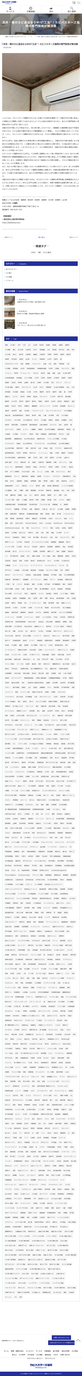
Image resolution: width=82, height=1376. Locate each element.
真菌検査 (55, 504)
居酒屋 (15, 1175)
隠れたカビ (22, 532)
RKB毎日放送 (9, 1109)
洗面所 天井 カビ (10, 1292)
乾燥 (65, 518)
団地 (33, 1081)
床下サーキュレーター (20, 931)
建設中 (24, 687)
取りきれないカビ (32, 715)
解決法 (33, 561)
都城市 (70, 584)
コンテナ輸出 (64, 593)
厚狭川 (17, 856)
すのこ (56, 1095)
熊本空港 (65, 706)
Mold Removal (58, 523)
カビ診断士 (27, 837)
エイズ (47, 814)
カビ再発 (16, 917)
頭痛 (14, 631)
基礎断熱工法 (56, 664)
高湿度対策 (66, 800)
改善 (21, 983)
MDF (66, 645)
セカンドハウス (64, 537)
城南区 (18, 443)
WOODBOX (16, 1016)
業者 (65, 1292)
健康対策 (12, 495)
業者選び (26, 865)
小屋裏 (48, 809)
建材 (11, 523)
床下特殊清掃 (65, 687)
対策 (20, 1297)
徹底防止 (24, 917)
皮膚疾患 (16, 851)
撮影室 (29, 922)
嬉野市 (52, 457)
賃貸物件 (7, 706)
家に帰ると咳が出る (46, 950)
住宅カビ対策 (46, 940)
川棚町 (21, 490)
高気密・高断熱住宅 (53, 486)
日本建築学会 (49, 865)
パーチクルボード (10, 650)
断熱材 (56, 734)
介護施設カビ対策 (20, 1231)
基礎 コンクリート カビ (42, 1278)
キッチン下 (35, 969)
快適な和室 (61, 654)
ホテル (16, 462)
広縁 (38, 659)
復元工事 (41, 673)
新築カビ (55, 1222)
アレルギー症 (38, 607)
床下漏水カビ (54, 1227)
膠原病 (66, 504)
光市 (46, 457)
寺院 (33, 471)
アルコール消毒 (16, 1072)
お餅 (59, 673)
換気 (33, 720)
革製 (47, 1175)
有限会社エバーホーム (30, 889)
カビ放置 (42, 1203)
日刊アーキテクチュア (11, 1213)
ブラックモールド (22, 729)
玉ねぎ (49, 1133)
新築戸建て (20, 448)
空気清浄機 (59, 1072)
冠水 (56, 837)
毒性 (28, 978)
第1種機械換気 (51, 1213)
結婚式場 (47, 945)
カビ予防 (19, 542)
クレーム (39, 471)
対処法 (51, 518)
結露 (48, 373)
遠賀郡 (7, 382)
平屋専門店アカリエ (41, 997)
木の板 (65, 678)
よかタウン (35, 1006)
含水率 (39, 1137)
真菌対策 (7, 579)
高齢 (14, 1105)
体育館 (43, 500)
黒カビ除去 (71, 744)
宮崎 (47, 532)
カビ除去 (55, 406)
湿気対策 (7, 607)
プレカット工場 (51, 1048)
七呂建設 (25, 992)
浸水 (15, 490)
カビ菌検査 (8, 490)
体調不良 (7, 758)
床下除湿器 (8, 931)
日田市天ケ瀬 (9, 622)
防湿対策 (46, 720)
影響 (45, 364)
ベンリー (17, 1067)
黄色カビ (65, 1025)
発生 (64, 546)
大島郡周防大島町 (10, 504)
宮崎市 (27, 415)
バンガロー (35, 748)
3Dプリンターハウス (44, 1011)
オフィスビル (18, 1198)
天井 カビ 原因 (69, 1231)
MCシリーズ (25, 1076)
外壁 (6, 514)
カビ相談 (34, 1194)
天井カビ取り (19, 523)
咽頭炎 (24, 537)
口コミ (68, 903)
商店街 (71, 678)
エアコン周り (47, 823)
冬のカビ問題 (27, 636)
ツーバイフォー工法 (61, 1203)
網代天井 (30, 945)
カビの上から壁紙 (56, 1198)
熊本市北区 (8, 865)
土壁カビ (66, 457)
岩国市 (57, 420)
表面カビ (7, 1170)
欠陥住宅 (26, 542)
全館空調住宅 (24, 1058)
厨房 (60, 495)
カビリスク (58, 518)
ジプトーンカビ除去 (38, 1236)
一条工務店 (35, 842)
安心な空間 (15, 720)
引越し (62, 1030)
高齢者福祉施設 (28, 678)
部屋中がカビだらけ (58, 926)
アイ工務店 (70, 1001)
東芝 (21, 1095)
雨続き (62, 823)
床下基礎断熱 (56, 584)
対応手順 (34, 1039)
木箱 (68, 598)
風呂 (73, 1189)
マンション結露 (53, 969)
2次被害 (53, 673)
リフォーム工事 (64, 734)
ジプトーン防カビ (52, 1236)
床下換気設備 (9, 1114)
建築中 (17, 387)
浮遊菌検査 (58, 865)
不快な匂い (47, 636)
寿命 (48, 1105)
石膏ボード (59, 973)
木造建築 (53, 804)
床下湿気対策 (14, 556)
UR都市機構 (21, 950)
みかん (49, 561)
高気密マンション (43, 1198)
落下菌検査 (71, 682)
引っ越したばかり (59, 950)
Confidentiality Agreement (58, 870)
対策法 (56, 823)
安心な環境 (8, 593)
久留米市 (28, 349)
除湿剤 (31, 1147)
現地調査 (19, 378)
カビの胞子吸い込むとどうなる (29, 1053)
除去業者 (56, 898)
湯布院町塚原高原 (20, 622)
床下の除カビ (15, 762)
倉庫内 (67, 556)
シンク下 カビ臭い (44, 1283)
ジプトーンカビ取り (24, 1236)
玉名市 (13, 382)
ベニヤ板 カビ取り (10, 1283)
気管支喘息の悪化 (57, 1105)
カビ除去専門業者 (52, 880)
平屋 (59, 706)
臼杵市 (7, 720)
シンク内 (7, 978)
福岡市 (67, 345)
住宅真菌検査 (9, 856)
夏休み (62, 880)
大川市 (47, 772)
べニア (16, 1166)
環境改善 (39, 772)
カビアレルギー (9, 429)
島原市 (70, 528)
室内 (74, 762)
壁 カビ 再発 (29, 1250)
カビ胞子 (41, 1105)
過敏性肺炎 (25, 476)
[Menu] (78, 2)
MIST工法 (61, 349)
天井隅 (70, 964)
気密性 (35, 687)
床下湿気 (47, 584)
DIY (66, 1067)
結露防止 (33, 1025)
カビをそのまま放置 (25, 739)
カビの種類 (34, 645)
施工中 (58, 1208)
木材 (50, 364)
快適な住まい (27, 659)
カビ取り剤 (26, 833)
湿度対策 (41, 1175)
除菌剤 (20, 495)
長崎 (20, 410)
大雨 (68, 490)
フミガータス (65, 1151)
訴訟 (43, 1016)
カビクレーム (50, 818)
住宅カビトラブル (52, 1016)
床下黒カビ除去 (40, 880)
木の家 (25, 1114)
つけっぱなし (56, 809)
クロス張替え (9, 1048)
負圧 (20, 969)
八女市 (35, 392)
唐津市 (68, 354)
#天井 (33, 252)
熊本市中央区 (18, 865)
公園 (70, 462)
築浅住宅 (65, 955)
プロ (15, 1297)
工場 (65, 495)
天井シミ (71, 851)
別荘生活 (41, 622)
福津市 (54, 392)
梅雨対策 (23, 462)
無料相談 (30, 823)
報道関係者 (64, 922)
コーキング (71, 1119)
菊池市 (60, 401)
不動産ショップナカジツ (45, 1025)
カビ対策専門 (32, 786)
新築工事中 (13, 514)
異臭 (39, 481)
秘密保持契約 (25, 870)
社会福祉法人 (49, 931)
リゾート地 (20, 664)
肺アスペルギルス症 (52, 762)
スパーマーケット (18, 575)
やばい (68, 1030)
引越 (59, 983)
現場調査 (42, 349)
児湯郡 (47, 692)
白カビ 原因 (34, 1273)
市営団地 (15, 903)
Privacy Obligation (10, 875)
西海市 (24, 762)
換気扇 (49, 1109)
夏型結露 (39, 1128)
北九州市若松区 (51, 443)
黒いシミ (46, 795)
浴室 (30, 509)
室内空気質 (43, 889)
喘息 (51, 448)
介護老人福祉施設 (41, 678)
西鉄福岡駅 (27, 1198)
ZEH (24, 345)
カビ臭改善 (58, 1034)
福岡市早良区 (52, 434)
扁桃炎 (25, 640)
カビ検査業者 (32, 894)
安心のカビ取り (55, 607)
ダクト (49, 687)
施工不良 (62, 1016)
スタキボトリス (26, 1189)
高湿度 (22, 556)
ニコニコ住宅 (61, 1006)
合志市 (53, 401)
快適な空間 (45, 654)
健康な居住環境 (57, 767)
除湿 (64, 809)
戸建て (26, 593)
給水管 (58, 955)
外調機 (70, 1208)
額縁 (42, 804)
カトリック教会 (9, 664)
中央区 (20, 406)
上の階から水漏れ (10, 945)
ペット (31, 486)
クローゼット (43, 396)
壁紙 (51, 453)
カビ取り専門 (66, 373)
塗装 (43, 1081)
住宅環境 (42, 551)
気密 (57, 603)
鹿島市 (63, 453)
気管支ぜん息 (65, 776)
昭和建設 (43, 1006)
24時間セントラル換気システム (31, 1016)
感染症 (47, 607)
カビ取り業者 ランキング (12, 1273)
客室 (19, 987)
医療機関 (25, 579)
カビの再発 (61, 1001)
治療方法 (42, 546)
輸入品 (52, 598)
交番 (70, 622)
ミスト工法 (21, 1156)
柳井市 (36, 495)
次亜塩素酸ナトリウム (60, 729)
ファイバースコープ (10, 1147)
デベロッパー (70, 978)
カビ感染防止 (31, 772)
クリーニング (40, 818)
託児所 (26, 1123)
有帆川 (24, 856)
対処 (42, 532)
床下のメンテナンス (44, 767)
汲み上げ (25, 1128)
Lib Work (55, 1011)
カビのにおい (29, 804)
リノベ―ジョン (23, 565)
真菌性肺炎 (41, 851)
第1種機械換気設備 (32, 514)
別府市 (56, 359)
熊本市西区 (61, 861)
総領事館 (16, 926)
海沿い (63, 711)
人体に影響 (25, 570)
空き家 (7, 762)
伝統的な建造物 (63, 668)
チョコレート (28, 725)
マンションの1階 (10, 729)
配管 (52, 1208)
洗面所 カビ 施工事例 (23, 1292)
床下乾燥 (53, 575)
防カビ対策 (32, 917)
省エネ (74, 664)
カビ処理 (52, 1194)
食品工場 (7, 415)
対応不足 (15, 1095)
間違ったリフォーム (68, 795)
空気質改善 (20, 518)
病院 (37, 434)
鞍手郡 (34, 401)
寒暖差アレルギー (22, 711)
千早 (34, 1198)
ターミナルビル (9, 711)
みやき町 (59, 457)
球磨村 (38, 856)
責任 (37, 706)
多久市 (68, 654)
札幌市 (7, 603)
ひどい (51, 1053)
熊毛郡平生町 (33, 504)
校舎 (39, 448)
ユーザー (66, 532)
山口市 (22, 368)
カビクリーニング (45, 406)
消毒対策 (44, 1100)
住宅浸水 (30, 856)
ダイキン (62, 1076)
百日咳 (7, 837)
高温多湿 (64, 481)
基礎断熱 (34, 406)
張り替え (12, 1156)
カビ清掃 (56, 561)
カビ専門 (59, 532)
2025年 (12, 973)
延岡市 (7, 678)
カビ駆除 (14, 645)
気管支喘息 (52, 833)
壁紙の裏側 (57, 828)
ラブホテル (58, 448)
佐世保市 (14, 410)
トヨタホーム (63, 847)
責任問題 (43, 1053)
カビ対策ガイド (71, 781)
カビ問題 (7, 349)
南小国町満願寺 (44, 589)
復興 (27, 490)
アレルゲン (47, 476)
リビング (7, 1095)
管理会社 (56, 744)
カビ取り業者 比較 (52, 1241)
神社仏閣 (14, 1034)
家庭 (41, 865)
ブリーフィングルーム (52, 922)
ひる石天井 (67, 1034)
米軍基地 (64, 420)
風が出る (50, 1203)
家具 (6, 1151)
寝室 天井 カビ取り (56, 1231)
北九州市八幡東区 (64, 443)
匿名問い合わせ (44, 870)
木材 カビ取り (22, 1283)
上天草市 (50, 711)
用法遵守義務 (60, 818)
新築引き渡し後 (64, 701)
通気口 (7, 668)
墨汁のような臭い (10, 734)
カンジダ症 (35, 776)
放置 (20, 561)
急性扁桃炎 (16, 537)
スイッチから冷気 (71, 997)
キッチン (25, 429)
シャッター (8, 1161)
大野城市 (28, 354)
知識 (54, 556)
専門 (73, 537)
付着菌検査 (8, 1180)
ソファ (43, 1133)
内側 (38, 1081)
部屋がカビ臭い (64, 739)
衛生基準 (7, 1217)
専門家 (45, 481)
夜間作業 (41, 786)
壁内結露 (67, 396)
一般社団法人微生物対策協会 (35, 682)
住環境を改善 (45, 776)
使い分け (7, 1133)
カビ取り (9, 273)
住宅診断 (7, 1044)
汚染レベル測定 (55, 1175)
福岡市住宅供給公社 (45, 898)
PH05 (42, 1076)
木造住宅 (71, 1292)
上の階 (72, 1067)
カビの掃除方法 (27, 420)
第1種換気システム (43, 1067)
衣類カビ (30, 532)
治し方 (70, 940)
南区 (21, 903)
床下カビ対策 (50, 781)
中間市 (57, 467)
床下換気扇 (43, 518)
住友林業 (42, 847)
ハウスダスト (56, 476)
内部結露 (35, 950)
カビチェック (40, 1034)
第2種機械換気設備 (24, 809)
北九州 (53, 589)
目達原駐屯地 (9, 880)
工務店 (57, 368)
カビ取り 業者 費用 (70, 1255)
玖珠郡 (7, 682)
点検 (24, 964)
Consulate (48, 523)
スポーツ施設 (46, 556)
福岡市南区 (61, 429)
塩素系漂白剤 (16, 833)
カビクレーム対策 (64, 790)
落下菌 (72, 1213)
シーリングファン (45, 715)
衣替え (72, 1147)
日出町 (7, 645)
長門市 (38, 486)
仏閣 (45, 415)
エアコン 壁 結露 (66, 1264)
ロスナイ (7, 1086)
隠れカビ (7, 1175)
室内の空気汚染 (68, 748)
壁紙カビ (70, 1100)
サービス (10, 11)
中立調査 (53, 1142)
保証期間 (33, 1180)
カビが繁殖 (67, 767)
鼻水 (38, 711)
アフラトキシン (67, 959)
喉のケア (7, 640)
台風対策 (41, 462)
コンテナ (41, 593)
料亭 (55, 500)
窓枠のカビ (47, 664)
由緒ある (38, 823)
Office (41, 523)
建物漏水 (60, 589)
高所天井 (48, 626)
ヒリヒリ (32, 640)
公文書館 (34, 1217)
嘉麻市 (7, 401)
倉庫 (6, 523)
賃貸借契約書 (70, 818)
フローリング (29, 706)
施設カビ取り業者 (43, 1231)
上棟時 (15, 823)
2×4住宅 (39, 1020)
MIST (28, 556)
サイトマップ (50, 1358)
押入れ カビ (21, 1287)
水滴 (35, 697)
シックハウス (22, 894)
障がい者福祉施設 (55, 856)
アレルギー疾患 (9, 753)
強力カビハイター (10, 1142)
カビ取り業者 (9, 387)
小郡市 (70, 392)
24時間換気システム (53, 1039)
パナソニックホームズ (20, 1001)
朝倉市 (42, 392)
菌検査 (33, 476)
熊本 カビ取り (9, 1250)
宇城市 (20, 382)
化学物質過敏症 (9, 378)
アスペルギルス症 (45, 504)
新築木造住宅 (9, 959)
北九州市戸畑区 (9, 448)
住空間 (63, 551)
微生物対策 (15, 612)
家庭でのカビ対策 (10, 786)
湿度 (73, 401)
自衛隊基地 (48, 875)
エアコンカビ (18, 593)
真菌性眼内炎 (66, 476)
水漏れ (52, 481)
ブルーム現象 (38, 725)
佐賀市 (62, 354)
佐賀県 (48, 345)
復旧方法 (26, 1039)
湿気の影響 (52, 706)
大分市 (49, 359)
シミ (6, 556)
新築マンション (9, 542)
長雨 (27, 1151)
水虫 (68, 387)
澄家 (33, 1086)
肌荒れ (25, 701)
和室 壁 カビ (21, 1259)
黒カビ (15, 354)
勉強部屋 (69, 880)
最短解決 (55, 908)
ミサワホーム (33, 847)
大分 (48, 349)
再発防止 (64, 898)
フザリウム (8, 1189)
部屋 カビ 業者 (37, 1255)
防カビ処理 (26, 1081)
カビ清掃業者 (19, 804)
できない (7, 833)
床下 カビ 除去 (62, 1259)
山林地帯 (55, 682)
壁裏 (38, 978)
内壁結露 (26, 1142)
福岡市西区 (8, 439)
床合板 (7, 870)
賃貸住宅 (33, 936)
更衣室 (49, 500)
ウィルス (61, 565)
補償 (53, 814)
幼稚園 (67, 509)
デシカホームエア (63, 1086)
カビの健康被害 (33, 1114)
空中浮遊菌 (16, 687)
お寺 (46, 668)
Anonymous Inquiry (24, 875)
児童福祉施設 (66, 856)
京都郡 (29, 396)
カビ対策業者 (68, 410)
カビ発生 (64, 439)
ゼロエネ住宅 (25, 471)
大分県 (35, 345)
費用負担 (53, 1062)
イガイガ (19, 584)
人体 (68, 364)
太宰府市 (42, 354)
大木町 (18, 973)
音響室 (7, 955)
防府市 (7, 425)
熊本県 (41, 345)
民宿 (73, 490)
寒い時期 (35, 537)
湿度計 (29, 1156)
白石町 (7, 654)
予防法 (74, 556)
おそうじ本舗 (9, 1067)
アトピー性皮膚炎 (10, 701)
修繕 (68, 1058)
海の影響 (70, 711)
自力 (13, 1123)
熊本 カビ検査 (48, 1287)
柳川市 (48, 392)
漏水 (14, 349)
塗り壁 (59, 514)
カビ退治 (19, 546)
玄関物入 (26, 406)
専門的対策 (29, 959)
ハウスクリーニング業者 (57, 978)
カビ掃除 (46, 382)
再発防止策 (56, 917)
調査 (20, 645)
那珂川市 (60, 396)
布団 (51, 537)
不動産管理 (22, 795)
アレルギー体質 (19, 1109)
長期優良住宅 (18, 439)
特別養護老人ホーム (66, 908)
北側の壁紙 (67, 1198)
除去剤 (35, 1105)
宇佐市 (18, 453)
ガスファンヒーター (11, 1184)
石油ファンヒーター (36, 1166)
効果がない (70, 926)
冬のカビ (35, 373)
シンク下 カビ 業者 (58, 1283)
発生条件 (70, 551)
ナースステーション (35, 603)
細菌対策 (60, 715)
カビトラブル (65, 368)
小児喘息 (26, 814)
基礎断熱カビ (9, 1231)
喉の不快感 (66, 636)
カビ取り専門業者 (59, 387)
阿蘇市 (27, 518)
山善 (70, 1109)
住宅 (52, 772)
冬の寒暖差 (29, 697)
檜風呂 (68, 500)
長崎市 (7, 410)
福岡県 (27, 364)
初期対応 (17, 1048)
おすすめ (38, 612)
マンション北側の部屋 (23, 898)
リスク (17, 486)
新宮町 (33, 1128)
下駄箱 (15, 1137)
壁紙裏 (63, 744)
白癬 (57, 551)
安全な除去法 (28, 626)
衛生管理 (33, 570)
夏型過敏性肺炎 (9, 453)
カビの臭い (72, 898)
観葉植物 (62, 1133)
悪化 (19, 701)
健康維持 (23, 612)
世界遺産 (7, 392)
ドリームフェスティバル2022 (40, 542)
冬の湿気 (70, 697)
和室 (60, 392)
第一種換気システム (20, 1062)
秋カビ (35, 349)
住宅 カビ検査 (72, 1287)
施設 (54, 1189)
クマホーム (29, 884)
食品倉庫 (57, 1114)
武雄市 (21, 359)
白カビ (41, 387)
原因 (43, 486)
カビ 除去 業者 (58, 1255)
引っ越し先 (66, 983)
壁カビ (68, 542)
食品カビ (17, 964)
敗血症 (71, 772)
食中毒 (40, 917)
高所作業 (53, 612)
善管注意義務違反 (18, 748)
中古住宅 (34, 546)
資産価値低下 (45, 1062)
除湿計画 (33, 1151)
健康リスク (50, 551)
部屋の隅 (43, 706)
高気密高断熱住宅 (18, 415)
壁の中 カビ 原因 (52, 1250)
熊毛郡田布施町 (22, 504)
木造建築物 (8, 673)
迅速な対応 (8, 926)
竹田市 (53, 654)
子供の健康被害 (9, 908)
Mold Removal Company (12, 528)
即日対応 (47, 1128)
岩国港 (15, 598)
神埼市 (56, 354)
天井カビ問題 (9, 589)
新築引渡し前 (33, 1030)
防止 (33, 1119)
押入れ (36, 1062)
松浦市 (27, 664)
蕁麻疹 (25, 781)
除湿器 (47, 514)
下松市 (35, 457)
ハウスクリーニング (37, 410)
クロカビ (16, 1189)
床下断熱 (51, 415)
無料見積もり (16, 579)
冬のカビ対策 (9, 636)
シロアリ (71, 481)
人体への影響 (67, 673)
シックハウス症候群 (67, 486)
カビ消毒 (51, 964)
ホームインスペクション (40, 837)
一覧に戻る (41, 237)
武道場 (51, 1123)
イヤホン (42, 1147)
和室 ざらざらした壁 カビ (35, 1259)
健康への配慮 (32, 767)
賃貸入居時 (61, 1058)
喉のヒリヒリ (56, 636)
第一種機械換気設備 (11, 809)
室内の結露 (8, 659)
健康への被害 (64, 1095)
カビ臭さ (40, 631)
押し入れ (26, 546)
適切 (6, 828)
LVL (71, 1095)
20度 (32, 1208)
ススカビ (67, 1184)
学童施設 (33, 1123)
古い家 (27, 748)
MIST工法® (45, 659)
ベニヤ (67, 973)
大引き (13, 870)
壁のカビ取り (72, 753)
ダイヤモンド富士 (41, 973)
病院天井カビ (32, 1231)
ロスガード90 (9, 997)
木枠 (37, 804)
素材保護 (7, 551)
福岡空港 (39, 640)
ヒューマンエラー (50, 650)
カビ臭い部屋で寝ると (65, 1236)
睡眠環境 (60, 556)
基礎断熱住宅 (66, 992)
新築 (73, 368)
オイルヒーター (33, 1184)
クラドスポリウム (40, 443)
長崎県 (61, 345)
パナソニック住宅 (36, 955)
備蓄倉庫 (65, 1114)
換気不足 (17, 636)
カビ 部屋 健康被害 (10, 1241)
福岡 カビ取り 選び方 (54, 1269)
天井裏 (45, 448)
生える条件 (8, 1194)
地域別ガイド (9, 804)
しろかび (19, 1039)
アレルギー (23, 434)
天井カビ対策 (60, 781)
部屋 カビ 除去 (48, 1255)
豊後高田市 (66, 640)
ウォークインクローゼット (53, 410)
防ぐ (45, 1123)
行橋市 (39, 382)
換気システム (60, 903)
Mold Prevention (69, 523)
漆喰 (27, 448)
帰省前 (20, 1105)
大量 (64, 1208)
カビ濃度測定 (19, 959)
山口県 (27, 359)
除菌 (6, 481)
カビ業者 (15, 434)
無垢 (51, 528)
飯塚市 (49, 378)
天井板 (57, 528)
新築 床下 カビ (23, 1245)
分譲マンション (51, 936)
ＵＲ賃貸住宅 (37, 903)
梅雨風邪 (60, 833)
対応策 (39, 1058)
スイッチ (26, 1119)
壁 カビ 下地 (43, 1264)
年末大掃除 (49, 622)
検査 (52, 532)
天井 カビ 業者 (64, 1250)
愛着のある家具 (22, 650)
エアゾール (62, 1137)
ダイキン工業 (47, 1095)
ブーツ (26, 1137)
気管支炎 (69, 626)
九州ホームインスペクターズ (13, 889)
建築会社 (30, 795)
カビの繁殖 (29, 758)
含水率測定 (22, 823)
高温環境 (50, 546)
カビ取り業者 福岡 (24, 1241)
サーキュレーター (25, 373)
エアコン (15, 396)
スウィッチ (35, 1142)
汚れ (6, 1039)
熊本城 (34, 673)
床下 (19, 345)
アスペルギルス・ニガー (56, 1184)
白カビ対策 (18, 725)
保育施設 (67, 589)
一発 (24, 973)
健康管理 (57, 622)
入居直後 (66, 1189)
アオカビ (43, 1184)
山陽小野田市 (43, 425)
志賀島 (35, 1203)
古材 (63, 490)
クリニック (47, 908)
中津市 (51, 368)
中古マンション (68, 631)
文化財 (21, 1034)
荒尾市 (47, 401)
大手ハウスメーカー (45, 697)
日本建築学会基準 (69, 865)
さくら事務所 (38, 884)
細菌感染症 (8, 476)
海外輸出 (48, 593)
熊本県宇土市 (41, 561)
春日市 (21, 354)
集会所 (71, 467)
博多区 (31, 434)
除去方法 (44, 978)
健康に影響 (29, 912)
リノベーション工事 (11, 739)
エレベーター (22, 945)
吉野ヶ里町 (8, 462)
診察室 (39, 908)
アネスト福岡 (19, 884)
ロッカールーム (24, 720)
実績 (6, 973)
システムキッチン (68, 514)
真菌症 (45, 579)
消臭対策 (15, 1044)
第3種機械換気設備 (38, 809)
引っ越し (17, 1011)
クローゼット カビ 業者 (34, 1287)
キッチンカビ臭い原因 (41, 1227)
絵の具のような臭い (38, 734)
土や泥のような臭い (23, 734)
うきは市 (52, 396)
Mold (70, 420)
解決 (64, 584)
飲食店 (22, 392)
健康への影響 (36, 556)
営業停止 (73, 1123)
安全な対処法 (66, 1044)
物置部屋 (30, 1072)
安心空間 (26, 969)
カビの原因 (65, 415)
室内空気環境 (57, 1170)
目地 (52, 1119)
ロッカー (17, 1114)
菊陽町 (7, 406)
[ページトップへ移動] (78, 1340)
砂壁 (6, 518)
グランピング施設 (58, 945)
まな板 (15, 1133)
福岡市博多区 (22, 457)
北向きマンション (23, 1170)
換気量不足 (16, 1086)
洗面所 (34, 462)
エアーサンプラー (17, 678)
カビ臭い (64, 467)
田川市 (33, 382)
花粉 (36, 758)
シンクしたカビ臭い (63, 1217)
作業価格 (31, 11)
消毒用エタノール (47, 729)
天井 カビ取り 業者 (10, 1236)
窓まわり (39, 1119)
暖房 (33, 584)
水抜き (53, 1058)
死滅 (33, 833)
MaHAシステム (18, 1020)
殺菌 (24, 1072)
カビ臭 (35, 387)
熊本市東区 (52, 861)
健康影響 (69, 1053)
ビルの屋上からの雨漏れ (36, 744)
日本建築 (48, 631)
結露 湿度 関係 (9, 1269)
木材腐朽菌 (23, 425)
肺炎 (69, 471)
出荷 (16, 1053)
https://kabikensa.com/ (11, 222)
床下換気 (24, 509)
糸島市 (70, 378)
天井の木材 (72, 725)
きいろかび (8, 1030)
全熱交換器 (41, 1170)
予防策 (26, 561)
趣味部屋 (12, 1151)
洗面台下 (63, 1109)
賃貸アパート (41, 1048)
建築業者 (53, 542)
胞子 (16, 1203)
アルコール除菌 (24, 790)
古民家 (35, 598)
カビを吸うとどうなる (35, 1044)
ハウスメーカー (36, 364)
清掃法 (12, 1039)
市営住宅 (34, 898)
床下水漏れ (31, 762)
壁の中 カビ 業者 (54, 1264)
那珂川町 (33, 448)
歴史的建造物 (33, 425)
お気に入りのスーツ (11, 922)
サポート (52, 579)
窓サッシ (33, 1170)
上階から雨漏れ (37, 1189)
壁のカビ (33, 631)
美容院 (66, 912)
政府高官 (72, 922)
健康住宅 (34, 518)
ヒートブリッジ (53, 1180)
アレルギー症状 (53, 997)
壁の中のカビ (9, 1119)
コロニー (7, 687)
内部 (73, 973)
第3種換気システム (57, 1067)
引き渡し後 (17, 1006)
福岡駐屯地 (57, 875)
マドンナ (16, 476)
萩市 (6, 471)
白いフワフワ (43, 1194)
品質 (66, 1048)
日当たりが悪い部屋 (16, 828)
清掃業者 (15, 800)
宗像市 (63, 378)
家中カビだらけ (9, 898)
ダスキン (7, 800)
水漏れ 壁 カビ (60, 1273)
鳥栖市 (7, 359)
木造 (74, 476)
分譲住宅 (28, 467)
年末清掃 (19, 617)
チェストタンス (35, 528)
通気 (73, 1133)
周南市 (51, 420)
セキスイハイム (59, 842)
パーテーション (9, 617)
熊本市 (43, 373)
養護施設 (61, 542)
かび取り (15, 607)
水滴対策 (62, 697)
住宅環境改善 (64, 894)
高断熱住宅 (8, 1020)
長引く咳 (7, 631)
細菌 (73, 636)
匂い (30, 495)
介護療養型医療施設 (54, 678)
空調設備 (42, 1213)
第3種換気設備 (19, 997)
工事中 (40, 650)
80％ (39, 1123)
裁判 (6, 1156)
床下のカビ (8, 570)
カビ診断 (43, 969)
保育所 (67, 570)
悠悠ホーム (8, 992)
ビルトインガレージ (70, 1156)
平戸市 (67, 659)
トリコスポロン (14, 767)
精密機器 (41, 922)
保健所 (66, 1123)
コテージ (43, 748)
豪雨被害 (33, 490)
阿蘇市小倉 (71, 617)
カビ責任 (7, 748)
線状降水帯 (17, 1128)
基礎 (47, 804)
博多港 (56, 593)
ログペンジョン (60, 471)
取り (60, 748)
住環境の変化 (20, 753)
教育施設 (15, 1217)
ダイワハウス (70, 842)
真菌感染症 (40, 762)
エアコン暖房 (28, 378)
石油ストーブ (23, 1184)
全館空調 (42, 687)
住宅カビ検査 (55, 776)
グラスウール (9, 1222)
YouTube (20, 631)
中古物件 (70, 453)
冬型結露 (53, 1137)
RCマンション (42, 1180)
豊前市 (27, 401)
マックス (28, 1095)
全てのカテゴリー (12, 269)
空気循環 (59, 1156)
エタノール (23, 800)
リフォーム (9, 280)
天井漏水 (70, 889)
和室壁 (7, 1072)
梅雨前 (71, 1091)
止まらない (15, 837)
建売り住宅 (68, 945)
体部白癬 (62, 762)
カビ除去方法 (65, 561)
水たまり (46, 1058)
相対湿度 (69, 823)
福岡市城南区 (19, 467)
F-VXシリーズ (35, 1076)
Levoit (67, 1072)
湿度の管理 (58, 1123)
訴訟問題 (50, 851)
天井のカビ (32, 453)
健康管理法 (68, 833)
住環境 (39, 476)
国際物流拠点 (49, 640)
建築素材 (57, 546)
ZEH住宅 (26, 410)
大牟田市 (56, 378)
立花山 (56, 617)
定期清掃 (48, 387)
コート (62, 1180)
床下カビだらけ (27, 861)
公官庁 (56, 697)
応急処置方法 (9, 936)
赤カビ (7, 1034)
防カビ (36, 420)
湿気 (37, 532)
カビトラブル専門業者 (65, 612)
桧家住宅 (25, 987)
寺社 (23, 682)
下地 (60, 1142)
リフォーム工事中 (29, 828)
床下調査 (62, 1222)
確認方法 (57, 851)
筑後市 (50, 467)
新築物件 (61, 936)
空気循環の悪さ (9, 912)
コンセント (18, 1119)
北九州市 (20, 349)
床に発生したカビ (18, 706)
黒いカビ (52, 509)
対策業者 (7, 903)
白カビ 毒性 (64, 1241)
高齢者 (7, 612)
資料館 (25, 453)
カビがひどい (9, 1011)
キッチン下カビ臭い (22, 1208)
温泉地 (7, 532)
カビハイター (65, 1128)
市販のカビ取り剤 (37, 692)
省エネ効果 (66, 664)
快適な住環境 (37, 575)
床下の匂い (43, 467)
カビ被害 (60, 509)
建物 (55, 364)
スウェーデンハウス (47, 842)
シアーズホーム (52, 987)
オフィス (59, 382)
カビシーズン (9, 467)
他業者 (36, 912)
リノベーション (42, 453)
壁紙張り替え (28, 1227)
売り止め (67, 837)
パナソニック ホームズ (20, 847)
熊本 (73, 349)
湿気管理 (32, 931)
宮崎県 (54, 345)
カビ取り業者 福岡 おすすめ (37, 1269)
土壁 (59, 373)
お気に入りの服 (35, 1161)
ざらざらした (9, 983)
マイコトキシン (59, 1053)
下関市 (49, 354)
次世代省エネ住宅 (10, 814)
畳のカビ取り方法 (38, 739)
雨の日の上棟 (65, 1039)
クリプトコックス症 (49, 983)
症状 (23, 851)
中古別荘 (62, 617)
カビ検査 (9, 277)
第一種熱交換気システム (12, 1025)
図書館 (22, 1217)
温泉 (14, 1170)
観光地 (34, 664)
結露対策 (33, 593)
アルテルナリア (19, 772)
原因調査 (46, 1137)
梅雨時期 (33, 481)
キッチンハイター (25, 1203)
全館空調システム (52, 1076)
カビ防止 (67, 786)
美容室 (60, 912)
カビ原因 (16, 1030)
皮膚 (62, 997)
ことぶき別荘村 (46, 617)
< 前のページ (8, 237)
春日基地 (73, 875)
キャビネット (46, 926)
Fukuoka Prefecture (31, 523)
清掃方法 (47, 1166)
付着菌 (65, 1213)
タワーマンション (36, 579)
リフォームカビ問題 (53, 439)
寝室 (54, 373)
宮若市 (21, 401)
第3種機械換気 (18, 1161)
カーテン (34, 359)
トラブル (61, 500)
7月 (70, 847)
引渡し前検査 (72, 1222)
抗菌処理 (43, 1156)
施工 (29, 598)
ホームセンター (40, 1072)
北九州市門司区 (27, 443)
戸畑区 (66, 1147)
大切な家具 (32, 650)
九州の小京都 (20, 715)
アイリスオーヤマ (42, 1091)
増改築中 (39, 828)
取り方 (15, 551)
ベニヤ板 (30, 973)
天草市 (43, 378)
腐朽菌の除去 (59, 645)
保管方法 (21, 922)
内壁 (33, 978)
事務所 (40, 429)
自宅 (68, 931)
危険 (42, 912)
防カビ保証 (67, 1170)
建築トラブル (68, 1142)
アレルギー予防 (9, 546)
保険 (16, 1058)
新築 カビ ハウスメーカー (36, 1245)
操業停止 (61, 1166)
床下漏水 (71, 758)
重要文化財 (53, 668)
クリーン (55, 940)
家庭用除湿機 (9, 1091)
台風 (21, 364)
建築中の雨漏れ (53, 701)
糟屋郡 (35, 354)
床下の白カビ (9, 725)
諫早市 (34, 415)
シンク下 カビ (33, 1283)
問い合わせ (44, 537)
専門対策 (73, 955)
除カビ (12, 481)
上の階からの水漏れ (52, 739)
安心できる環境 (59, 931)
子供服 (54, 1166)
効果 (51, 758)
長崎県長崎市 (9, 486)
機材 (34, 922)
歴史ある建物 (15, 682)
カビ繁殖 (7, 368)
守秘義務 (34, 870)
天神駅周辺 (70, 1194)
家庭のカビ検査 (52, 889)
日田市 (18, 429)
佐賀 (68, 349)
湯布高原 (66, 1161)
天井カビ (7, 575)
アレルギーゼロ (16, 654)
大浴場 (47, 471)
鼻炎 (74, 1034)
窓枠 (39, 664)
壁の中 (48, 1222)
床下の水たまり (23, 955)
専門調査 (56, 1109)
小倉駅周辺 (8, 1198)
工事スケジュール (63, 650)
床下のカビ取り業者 (11, 795)
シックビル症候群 (18, 758)
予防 (57, 415)
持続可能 (62, 1011)
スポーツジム (63, 462)
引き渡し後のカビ (10, 950)
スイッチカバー (31, 1175)
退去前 (60, 1189)
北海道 (74, 598)
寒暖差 (39, 720)
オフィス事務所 (14, 471)
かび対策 (23, 607)
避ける (7, 842)
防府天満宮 (15, 425)
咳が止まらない (41, 833)
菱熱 (68, 987)
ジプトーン (67, 382)
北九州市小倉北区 (29, 439)
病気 (41, 457)
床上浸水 (44, 856)
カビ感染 (39, 584)
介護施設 (7, 565)
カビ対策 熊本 (20, 1250)
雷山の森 (29, 589)
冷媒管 (7, 790)
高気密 (43, 495)
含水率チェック (55, 1044)
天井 (52, 382)
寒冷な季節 (68, 715)
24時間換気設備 (41, 368)
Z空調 (32, 987)
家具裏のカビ (36, 790)
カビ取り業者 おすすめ (38, 1241)
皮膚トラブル (9, 781)
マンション (8, 1297)
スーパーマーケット (36, 565)
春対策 (31, 781)
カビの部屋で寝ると (54, 800)
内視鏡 (33, 1137)
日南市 (12, 715)
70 (32, 814)
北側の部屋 (41, 936)
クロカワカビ (61, 692)
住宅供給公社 (24, 936)
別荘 (56, 537)
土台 (29, 687)
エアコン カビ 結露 (21, 1269)
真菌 (60, 575)
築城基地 (65, 875)
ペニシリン (8, 1062)
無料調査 (50, 959)
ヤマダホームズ (41, 987)
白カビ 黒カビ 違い (10, 1245)
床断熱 (25, 1011)
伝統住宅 (28, 575)
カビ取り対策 (52, 748)
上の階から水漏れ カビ (47, 1273)
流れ (51, 11)
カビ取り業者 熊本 (63, 1245)
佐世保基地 (29, 983)
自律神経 (32, 711)
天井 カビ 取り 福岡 (24, 1255)
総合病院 (64, 917)
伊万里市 (14, 359)
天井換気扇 (49, 1034)
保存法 (56, 1133)
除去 (60, 425)
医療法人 (39, 931)
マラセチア (8, 509)
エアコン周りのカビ (40, 861)
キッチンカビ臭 (9, 1208)
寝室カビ (7, 396)
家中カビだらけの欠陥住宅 (51, 1151)
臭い (27, 631)
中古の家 (32, 1048)
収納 (20, 1137)
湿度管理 (19, 481)
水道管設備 (71, 1006)
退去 (59, 1213)
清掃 (41, 598)
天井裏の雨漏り (17, 1227)
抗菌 (69, 762)
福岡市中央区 (41, 439)
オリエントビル (53, 1030)
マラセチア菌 (25, 842)
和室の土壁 (17, 659)
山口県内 (15, 818)
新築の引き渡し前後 (47, 1114)
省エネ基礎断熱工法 (36, 668)
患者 (33, 908)
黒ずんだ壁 (63, 720)
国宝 (47, 673)
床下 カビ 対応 (51, 1245)
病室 (44, 603)
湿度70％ (51, 1156)
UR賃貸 (70, 1011)
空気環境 (62, 940)
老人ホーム (71, 406)
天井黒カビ (8, 917)
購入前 (65, 851)
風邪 (18, 500)
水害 (6, 495)
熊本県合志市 (42, 964)
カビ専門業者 (9, 884)
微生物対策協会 (39, 1222)
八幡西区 (33, 429)
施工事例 (72, 11)
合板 (68, 434)
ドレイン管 (15, 790)
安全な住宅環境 (9, 776)
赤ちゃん (7, 1105)
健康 (52, 471)
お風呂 (16, 1194)
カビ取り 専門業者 (10, 1259)
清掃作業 (62, 1100)
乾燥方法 (51, 973)
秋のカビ (7, 537)
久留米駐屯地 (19, 880)
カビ (29, 345)
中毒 (47, 786)
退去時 (61, 1062)
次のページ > (74, 237)
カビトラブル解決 (41, 701)
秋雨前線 (61, 364)
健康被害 (48, 462)
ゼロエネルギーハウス (11, 364)
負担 (16, 983)
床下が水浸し (9, 1058)
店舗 (73, 828)
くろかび (57, 1025)
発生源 (15, 561)
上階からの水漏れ (61, 725)
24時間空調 (22, 598)
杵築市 (74, 640)
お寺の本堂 (17, 673)
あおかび (24, 1030)
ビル (14, 744)
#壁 (39, 252)
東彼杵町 (48, 490)
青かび (31, 701)
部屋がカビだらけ (40, 959)
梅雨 (29, 457)
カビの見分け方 (49, 725)
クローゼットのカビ (48, 1161)
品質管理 (7, 1227)
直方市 (22, 396)
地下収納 (20, 1151)
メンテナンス (25, 1086)
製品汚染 (69, 1166)
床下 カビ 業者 (21, 1264)
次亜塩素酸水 (43, 758)
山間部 (48, 682)
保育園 (74, 509)
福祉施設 (56, 490)
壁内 (66, 1020)
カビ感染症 (20, 776)
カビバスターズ (26, 387)
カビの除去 (59, 659)
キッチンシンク (35, 926)
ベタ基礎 (24, 500)
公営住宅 (42, 1217)
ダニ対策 (60, 786)
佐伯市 (66, 425)
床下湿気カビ (64, 1227)
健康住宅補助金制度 (47, 753)
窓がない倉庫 (9, 1203)
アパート (45, 528)
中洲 (29, 537)
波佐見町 (70, 546)
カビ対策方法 (18, 626)
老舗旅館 (16, 509)
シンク (15, 565)
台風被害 (62, 889)
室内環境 (51, 603)
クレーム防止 (9, 1053)
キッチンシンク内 (10, 987)
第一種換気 (26, 1006)
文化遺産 (15, 392)
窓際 (6, 1081)
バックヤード (37, 636)
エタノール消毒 (69, 1105)
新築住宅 (66, 401)
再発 (16, 692)
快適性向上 (25, 1025)
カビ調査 (38, 795)
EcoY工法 (33, 992)
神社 (39, 415)
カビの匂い (8, 420)
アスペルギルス (9, 697)
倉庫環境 (46, 612)
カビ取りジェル (24, 1194)
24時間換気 (32, 1067)
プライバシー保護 (37, 875)
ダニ (55, 495)
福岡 (6, 345)
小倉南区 (7, 434)
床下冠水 (34, 865)
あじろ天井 (39, 945)
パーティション (28, 617)
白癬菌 (27, 776)
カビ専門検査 (66, 1175)
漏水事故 (7, 744)
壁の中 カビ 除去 (32, 1264)
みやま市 (14, 401)
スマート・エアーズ (35, 1001)
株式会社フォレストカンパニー (54, 884)
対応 (28, 950)
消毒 (73, 687)
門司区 (59, 1147)
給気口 (27, 1161)
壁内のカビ (8, 1001)
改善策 (33, 1058)
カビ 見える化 (57, 1292)
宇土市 (13, 406)
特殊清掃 (56, 687)
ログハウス (53, 425)
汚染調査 (41, 570)
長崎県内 (67, 814)
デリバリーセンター (25, 551)
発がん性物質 (9, 964)
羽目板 (64, 528)
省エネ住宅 (20, 697)
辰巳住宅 (59, 1020)
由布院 (17, 589)
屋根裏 (24, 767)
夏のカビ (7, 1137)
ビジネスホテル (9, 443)
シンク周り (41, 1109)
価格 (52, 659)
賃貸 (16, 936)
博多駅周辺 (61, 1194)
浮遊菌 (53, 692)
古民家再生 (32, 1011)
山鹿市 (26, 382)
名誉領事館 (25, 926)
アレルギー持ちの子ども (49, 790)
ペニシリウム (9, 772)
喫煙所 (68, 429)
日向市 (57, 711)
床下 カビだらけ (9, 1264)
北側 (37, 814)
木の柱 (51, 645)
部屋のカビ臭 (52, 1001)
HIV (42, 814)
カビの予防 (17, 420)
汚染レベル (43, 645)
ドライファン (37, 1095)
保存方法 (27, 1133)
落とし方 (15, 978)
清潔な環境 (8, 626)
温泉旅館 (12, 1081)
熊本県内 (59, 814)
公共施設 (16, 570)
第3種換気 (27, 1105)
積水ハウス (8, 847)
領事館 (65, 622)
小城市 (57, 453)
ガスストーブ (24, 1166)
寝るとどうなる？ (10, 940)
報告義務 (7, 823)
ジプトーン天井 (22, 744)
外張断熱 (7, 1016)
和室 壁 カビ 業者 (50, 1259)
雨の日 (47, 1044)
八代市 (36, 378)
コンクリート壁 (24, 692)
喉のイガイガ (57, 631)
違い (54, 715)
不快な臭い (15, 668)
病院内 (13, 603)
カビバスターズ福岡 (52, 570)
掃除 (57, 481)
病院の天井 (23, 1044)
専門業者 (15, 368)
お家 (61, 570)
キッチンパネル (60, 1119)
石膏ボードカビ (32, 1213)
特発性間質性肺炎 (61, 772)
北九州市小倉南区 (10, 457)
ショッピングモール (50, 565)
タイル (47, 1119)
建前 (39, 1151)
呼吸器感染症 (16, 640)
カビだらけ (66, 828)
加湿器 (58, 795)
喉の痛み (26, 584)
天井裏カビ (50, 955)
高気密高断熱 (31, 368)
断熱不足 (14, 955)
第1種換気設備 (56, 992)
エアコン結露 (15, 842)
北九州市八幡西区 (50, 429)
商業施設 (46, 575)
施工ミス (42, 1039)
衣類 (37, 1133)
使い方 (57, 758)
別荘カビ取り (32, 622)
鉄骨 (37, 500)
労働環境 (57, 640)
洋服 (27, 528)
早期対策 (48, 912)
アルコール (54, 720)
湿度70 (7, 1123)
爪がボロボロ (36, 940)
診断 (51, 837)
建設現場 (64, 758)
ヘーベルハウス (52, 847)
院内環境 (26, 908)
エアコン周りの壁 (20, 1222)
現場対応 (7, 1100)
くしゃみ (48, 734)
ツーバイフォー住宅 (53, 1081)
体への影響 (54, 894)
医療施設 (43, 434)
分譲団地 (57, 959)
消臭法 (25, 1048)
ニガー (74, 1151)
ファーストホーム (49, 1020)
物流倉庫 (62, 406)
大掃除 (30, 607)
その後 (30, 1062)
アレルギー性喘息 (43, 894)
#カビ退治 (47, 252)
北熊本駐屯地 (29, 880)
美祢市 (31, 500)
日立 (51, 1091)
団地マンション (60, 964)
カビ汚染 (35, 1156)
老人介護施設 (66, 607)
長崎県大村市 (68, 448)
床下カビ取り (40, 781)
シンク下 (47, 917)
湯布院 (38, 617)
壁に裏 (30, 1222)
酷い (51, 1100)
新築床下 (19, 908)
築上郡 (35, 396)
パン (20, 1133)
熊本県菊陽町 (32, 964)
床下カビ (61, 434)
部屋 (53, 514)
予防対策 (7, 561)
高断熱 (49, 495)
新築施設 (23, 1213)
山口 (25, 495)
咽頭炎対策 (68, 579)
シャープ (17, 1091)
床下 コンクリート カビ (26, 1278)
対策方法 (24, 486)
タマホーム (29, 997)
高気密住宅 (52, 1006)
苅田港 (72, 593)
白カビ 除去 (25, 1273)
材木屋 (61, 1048)
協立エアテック (71, 1076)
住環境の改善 (24, 668)
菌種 (70, 969)
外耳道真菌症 (51, 1147)
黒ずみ (20, 1142)
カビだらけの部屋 (10, 894)
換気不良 (37, 1100)
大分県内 (7, 818)
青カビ (22, 978)
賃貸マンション (34, 729)
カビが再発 (29, 1100)
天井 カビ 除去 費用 (10, 1255)
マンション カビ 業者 (11, 1278)
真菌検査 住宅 (47, 1292)
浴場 (19, 1081)
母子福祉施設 (9, 861)
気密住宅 (30, 612)
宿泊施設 (60, 579)
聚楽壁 (12, 518)
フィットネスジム (49, 903)
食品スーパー (22, 786)
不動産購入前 (29, 1034)
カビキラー (56, 1128)
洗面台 (70, 1016)
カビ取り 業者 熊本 (59, 1287)
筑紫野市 (42, 359)
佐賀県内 (23, 818)
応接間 (35, 551)
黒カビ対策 (20, 912)
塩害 (6, 715)
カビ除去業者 (63, 804)
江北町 (25, 654)
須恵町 (53, 786)
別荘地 (59, 1161)
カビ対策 (7, 354)
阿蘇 (36, 589)
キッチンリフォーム (60, 1091)
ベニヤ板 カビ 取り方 (58, 1278)
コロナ (32, 1091)
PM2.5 (49, 1170)
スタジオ (69, 950)
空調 (43, 711)
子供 (6, 767)
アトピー (17, 781)
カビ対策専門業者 (69, 575)
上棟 (61, 837)
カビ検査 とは (36, 1292)
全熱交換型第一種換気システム (46, 1086)
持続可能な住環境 (60, 753)
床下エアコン (45, 1142)
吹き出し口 (8, 1166)
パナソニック (65, 1081)
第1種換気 (17, 992)
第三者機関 (43, 1030)
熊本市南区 (70, 861)
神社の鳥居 (26, 673)
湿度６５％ (39, 1208)
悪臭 (41, 514)
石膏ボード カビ (40, 1250)
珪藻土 (35, 467)
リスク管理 (48, 828)
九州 (73, 387)
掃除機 (20, 603)
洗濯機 (47, 1208)
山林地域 (62, 682)
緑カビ (20, 814)
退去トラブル (51, 1217)
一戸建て (7, 584)
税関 (46, 598)
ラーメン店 (8, 1128)
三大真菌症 (38, 983)
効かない (32, 800)
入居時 (25, 1067)
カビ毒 (29, 392)
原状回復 (47, 1189)
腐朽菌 (54, 349)
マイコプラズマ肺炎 (23, 940)
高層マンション (65, 603)
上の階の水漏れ (31, 1109)
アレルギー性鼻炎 (59, 626)
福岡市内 (17, 861)
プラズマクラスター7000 (12, 1076)
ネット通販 (50, 1072)
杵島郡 (72, 650)
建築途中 (37, 509)
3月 (44, 1001)
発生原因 (67, 1062)
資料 (28, 1217)
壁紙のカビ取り (41, 800)
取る (52, 795)
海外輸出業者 (60, 598)
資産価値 (19, 1123)
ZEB (56, 1100)
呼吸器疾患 (8, 851)
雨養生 (26, 481)
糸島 (23, 589)
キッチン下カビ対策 (11, 969)
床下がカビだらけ (18, 1100)
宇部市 (16, 373)
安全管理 (7, 598)
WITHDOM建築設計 (43, 992)
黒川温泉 (73, 1161)
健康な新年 (63, 969)
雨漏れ (40, 401)
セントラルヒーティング (21, 1180)
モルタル (21, 1175)
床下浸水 (41, 490)
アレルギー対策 (9, 500)
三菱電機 (25, 1091)
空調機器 (62, 987)
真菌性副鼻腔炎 (31, 851)
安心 (25, 603)
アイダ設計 (8, 1006)
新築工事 (21, 514)
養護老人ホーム (39, 626)
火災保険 (14, 532)
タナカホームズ (29, 1020)
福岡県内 (30, 818)
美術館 (26, 645)
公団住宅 (28, 903)
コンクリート (9, 692)
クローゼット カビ (10, 1287)
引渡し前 (44, 509)
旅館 (55, 462)
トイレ (71, 518)
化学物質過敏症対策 (32, 753)
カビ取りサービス (34, 654)
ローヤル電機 (23, 1147)
